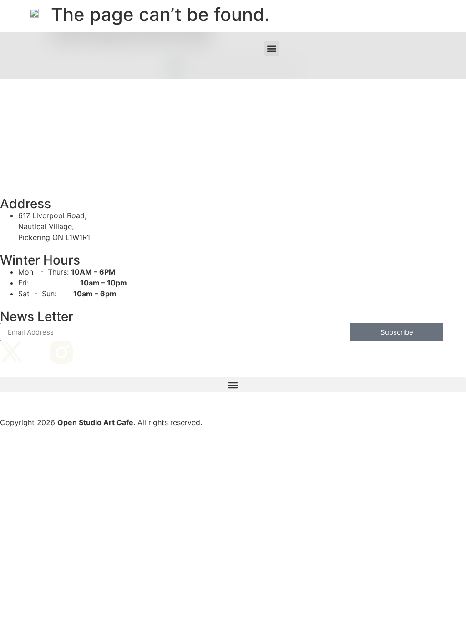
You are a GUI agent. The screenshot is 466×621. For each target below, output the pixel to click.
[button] (271, 48)
